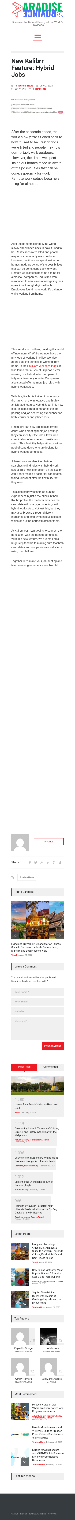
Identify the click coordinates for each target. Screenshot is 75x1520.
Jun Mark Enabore (52, 1378)
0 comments (39, 89)
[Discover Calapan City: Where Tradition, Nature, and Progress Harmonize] (20, 1411)
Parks (17, 1112)
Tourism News (25, 85)
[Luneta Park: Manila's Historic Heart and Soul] (37, 1085)
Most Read (24, 1066)
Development (49, 1416)
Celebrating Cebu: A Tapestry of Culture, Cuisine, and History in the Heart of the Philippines (37, 1132)
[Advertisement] (37, 216)
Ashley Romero (23, 1378)
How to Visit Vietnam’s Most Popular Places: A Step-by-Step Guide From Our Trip (47, 1273)
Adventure (37, 1281)
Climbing (19, 1166)
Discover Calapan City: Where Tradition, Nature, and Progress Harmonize (47, 1408)
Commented (50, 1066)
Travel (14, 955)
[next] (60, 935)
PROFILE (48, 842)
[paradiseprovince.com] (37, 14)
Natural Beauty (21, 1140)
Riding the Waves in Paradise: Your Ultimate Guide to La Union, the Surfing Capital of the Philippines (36, 1209)
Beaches (19, 1217)
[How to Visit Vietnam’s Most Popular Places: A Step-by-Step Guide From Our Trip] (20, 1277)
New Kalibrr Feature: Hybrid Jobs (32, 67)
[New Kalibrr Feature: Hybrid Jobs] (37, 107)
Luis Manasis (52, 1348)
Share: (15, 862)
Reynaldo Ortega (23, 1348)
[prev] (15, 935)
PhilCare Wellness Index (42, 365)
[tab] (24, 1068)
